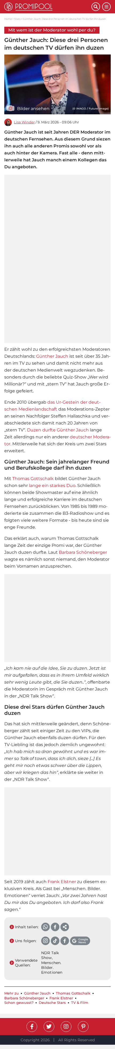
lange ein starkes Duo (52, 485)
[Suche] (95, 6)
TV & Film (79, 1003)
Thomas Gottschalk (33, 478)
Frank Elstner (62, 881)
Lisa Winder (24, 122)
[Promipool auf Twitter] (48, 1026)
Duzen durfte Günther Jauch (58, 429)
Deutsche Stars (52, 1003)
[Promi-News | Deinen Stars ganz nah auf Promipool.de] (47, 6)
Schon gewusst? (18, 1003)
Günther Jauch (52, 356)
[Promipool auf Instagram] (66, 1026)
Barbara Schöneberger (83, 552)
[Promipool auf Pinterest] (83, 1026)
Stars (17, 18)
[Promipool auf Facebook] (31, 1026)
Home (8, 18)
